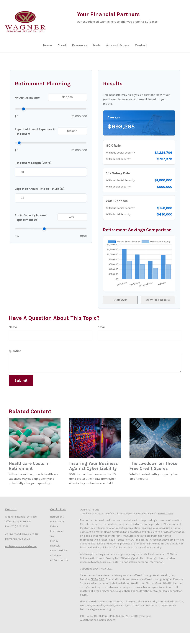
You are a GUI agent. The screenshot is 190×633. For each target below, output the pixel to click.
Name (13, 327)
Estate (54, 526)
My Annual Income (27, 97)
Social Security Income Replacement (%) (31, 217)
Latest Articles (59, 550)
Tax (52, 536)
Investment (57, 521)
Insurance (56, 531)
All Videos (55, 555)
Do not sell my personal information (141, 562)
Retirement (57, 516)
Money (54, 540)
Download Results (158, 299)
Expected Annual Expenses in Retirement (35, 132)
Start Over (120, 299)
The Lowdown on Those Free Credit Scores (153, 466)
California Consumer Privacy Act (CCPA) (104, 558)
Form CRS (93, 509)
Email (101, 327)
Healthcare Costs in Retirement (29, 466)
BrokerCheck (165, 513)
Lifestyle (55, 545)
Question (15, 351)
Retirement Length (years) (33, 162)
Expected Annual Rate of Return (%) (39, 188)
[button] (62, 46)
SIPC (101, 579)
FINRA (94, 579)
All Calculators (59, 560)
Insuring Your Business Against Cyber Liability (93, 466)
